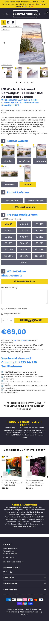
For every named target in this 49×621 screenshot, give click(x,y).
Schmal (27, 184)
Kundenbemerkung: (9, 288)
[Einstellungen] (40, 13)
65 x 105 (39, 224)
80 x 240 (8, 249)
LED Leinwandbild (35, 200)
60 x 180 (8, 243)
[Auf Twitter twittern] (21, 83)
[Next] (44, 43)
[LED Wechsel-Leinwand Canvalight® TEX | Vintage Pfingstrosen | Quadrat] (37, 466)
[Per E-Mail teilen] (32, 83)
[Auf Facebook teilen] (17, 83)
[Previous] (5, 43)
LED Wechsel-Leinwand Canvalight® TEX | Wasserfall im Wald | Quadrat (11, 483)
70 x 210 (39, 243)
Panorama (10, 184)
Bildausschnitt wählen (24, 281)
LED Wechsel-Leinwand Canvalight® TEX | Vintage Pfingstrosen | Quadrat (35, 483)
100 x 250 (39, 249)
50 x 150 (8, 237)
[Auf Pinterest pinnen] (25, 83)
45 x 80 (8, 224)
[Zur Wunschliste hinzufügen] (5, 474)
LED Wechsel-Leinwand (24, 207)
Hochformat (41, 161)
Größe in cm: (11, 219)
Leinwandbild (12, 200)
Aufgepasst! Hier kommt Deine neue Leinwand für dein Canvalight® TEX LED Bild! (24, 406)
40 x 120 (8, 230)
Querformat (25, 161)
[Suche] (7, 14)
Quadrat (8, 161)
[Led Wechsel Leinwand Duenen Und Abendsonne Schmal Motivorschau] (20, 72)
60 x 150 (24, 237)
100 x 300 (39, 256)
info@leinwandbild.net (13, 562)
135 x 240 (24, 249)
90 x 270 (24, 256)
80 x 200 (24, 243)
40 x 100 (24, 224)
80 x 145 (39, 230)
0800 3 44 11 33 (9, 557)
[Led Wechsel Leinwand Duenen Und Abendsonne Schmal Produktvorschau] (7, 72)
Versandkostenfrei (21, 340)
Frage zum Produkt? (12, 314)
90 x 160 (39, 237)
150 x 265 (8, 256)
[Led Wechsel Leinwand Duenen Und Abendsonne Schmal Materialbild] (32, 72)
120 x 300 (24, 262)
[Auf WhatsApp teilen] (28, 83)
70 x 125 (24, 230)
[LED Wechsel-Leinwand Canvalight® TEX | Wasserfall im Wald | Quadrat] (12, 466)
